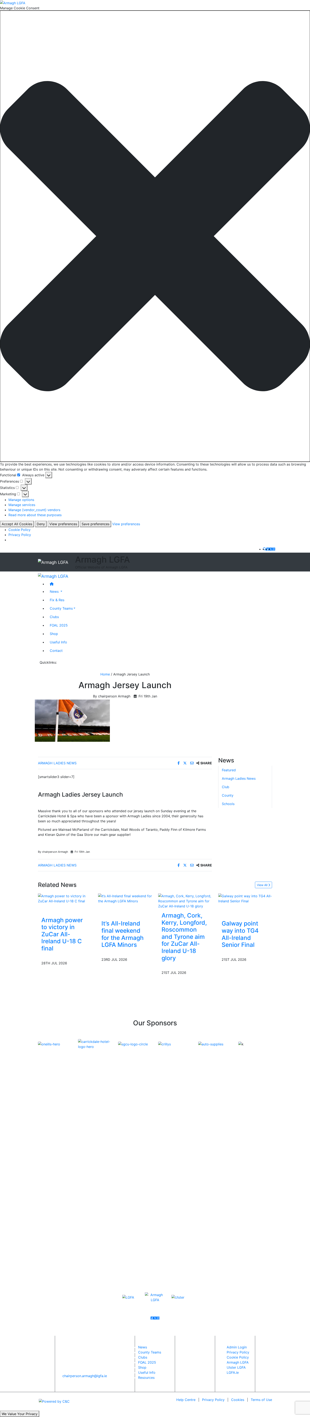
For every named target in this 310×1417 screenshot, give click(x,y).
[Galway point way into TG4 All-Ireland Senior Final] (245, 898)
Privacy (213, 1400)
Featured (229, 770)
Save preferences (95, 524)
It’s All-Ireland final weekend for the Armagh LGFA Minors (122, 934)
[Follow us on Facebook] (267, 549)
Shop (54, 634)
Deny (41, 524)
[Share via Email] (192, 763)
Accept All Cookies (17, 524)
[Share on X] (185, 763)
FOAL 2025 (59, 625)
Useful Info (58, 642)
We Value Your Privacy (20, 1414)
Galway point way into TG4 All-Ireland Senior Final (240, 934)
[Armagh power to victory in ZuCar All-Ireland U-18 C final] (65, 898)
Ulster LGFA (236, 1367)
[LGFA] (128, 1297)
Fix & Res (57, 600)
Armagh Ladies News (57, 763)
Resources (146, 1377)
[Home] (159, 584)
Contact (56, 650)
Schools (228, 804)
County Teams (61, 608)
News (142, 1347)
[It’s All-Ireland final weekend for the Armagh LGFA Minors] (125, 898)
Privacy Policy (19, 535)
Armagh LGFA (238, 1362)
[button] (155, 236)
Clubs (54, 617)
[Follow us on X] (270, 549)
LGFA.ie (233, 1372)
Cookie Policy (19, 530)
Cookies (237, 1400)
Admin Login (237, 1347)
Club (225, 787)
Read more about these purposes (35, 515)
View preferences (63, 524)
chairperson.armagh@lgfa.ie (84, 1376)
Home (105, 674)
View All (262, 885)
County (227, 795)
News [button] (55, 591)
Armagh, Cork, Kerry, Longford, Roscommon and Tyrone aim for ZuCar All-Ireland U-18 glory (184, 937)
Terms (261, 1400)
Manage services (21, 505)
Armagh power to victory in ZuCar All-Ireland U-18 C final (62, 934)
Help (185, 1400)
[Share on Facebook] (179, 763)
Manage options (21, 500)
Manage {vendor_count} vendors (34, 510)
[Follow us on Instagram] (273, 549)
